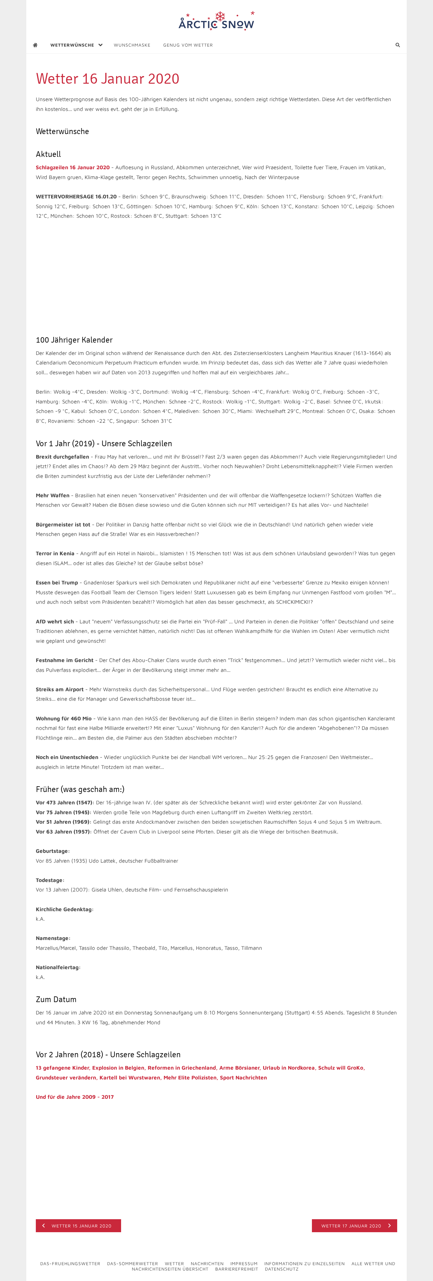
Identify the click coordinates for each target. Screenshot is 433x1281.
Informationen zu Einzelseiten (304, 1263)
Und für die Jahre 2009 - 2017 (75, 1097)
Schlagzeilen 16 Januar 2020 (73, 167)
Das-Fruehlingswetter (70, 1263)
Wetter (174, 1263)
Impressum (244, 1263)
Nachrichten (207, 1263)
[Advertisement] (216, 278)
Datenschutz (282, 1268)
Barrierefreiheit (236, 1268)
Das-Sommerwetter (132, 1263)
